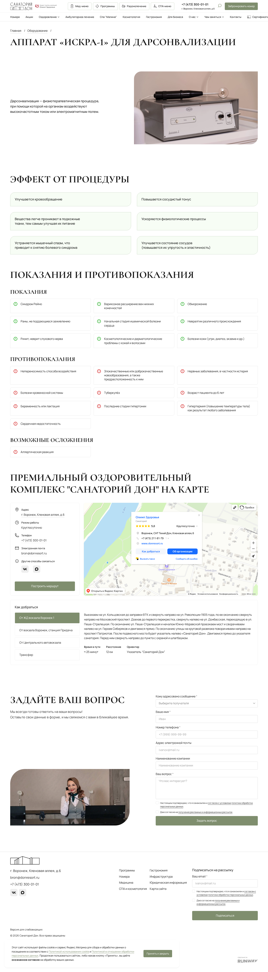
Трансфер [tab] (26, 655)
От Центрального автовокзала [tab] (40, 643)
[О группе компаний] (46, 6)
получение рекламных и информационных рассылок (205, 812)
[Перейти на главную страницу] (21, 6)
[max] (36, 569)
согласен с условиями (219, 803)
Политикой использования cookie (69, 951)
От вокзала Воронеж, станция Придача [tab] (46, 630)
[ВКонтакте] (25, 569)
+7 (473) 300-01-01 (195, 4)
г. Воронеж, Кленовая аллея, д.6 (43, 515)
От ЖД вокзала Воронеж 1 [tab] (36, 618)
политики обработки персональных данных (230, 894)
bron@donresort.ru (34, 553)
